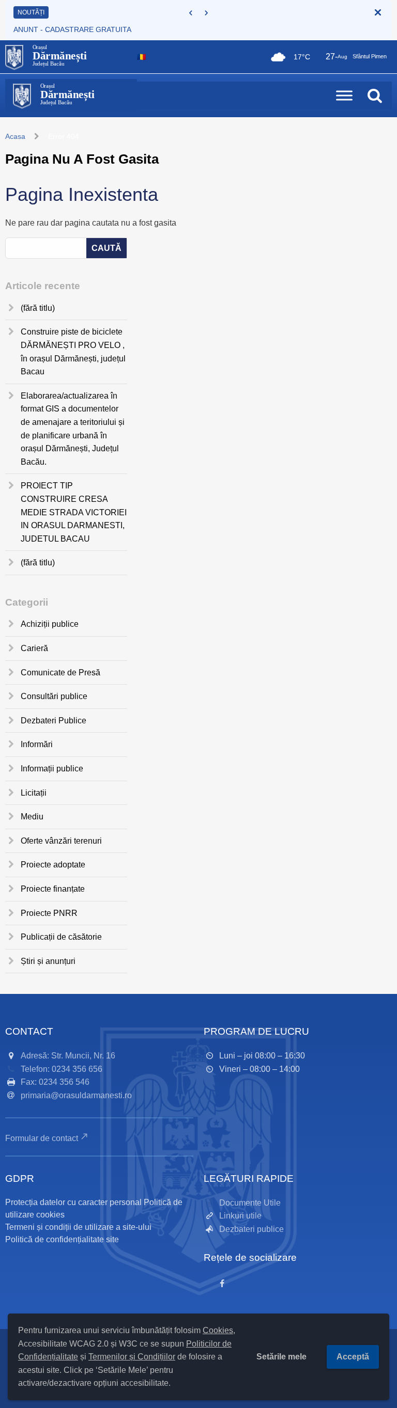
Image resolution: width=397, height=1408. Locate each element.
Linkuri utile (240, 1215)
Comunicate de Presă (60, 672)
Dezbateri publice (251, 1229)
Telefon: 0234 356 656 (61, 1069)
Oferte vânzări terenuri (61, 840)
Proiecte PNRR (49, 913)
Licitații (34, 792)
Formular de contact (41, 1138)
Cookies (218, 1330)
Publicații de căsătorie (61, 936)
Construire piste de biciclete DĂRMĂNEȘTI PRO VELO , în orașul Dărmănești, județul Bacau (73, 351)
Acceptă (353, 1356)
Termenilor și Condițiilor (131, 1356)
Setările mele (281, 1356)
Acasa (15, 136)
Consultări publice (54, 696)
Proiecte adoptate (53, 864)
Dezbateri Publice (53, 720)
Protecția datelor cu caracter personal (73, 1202)
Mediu (32, 816)
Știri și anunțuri (48, 961)
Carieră (34, 648)
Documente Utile (250, 1202)
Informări (37, 744)
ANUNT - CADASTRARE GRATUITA (72, 29)
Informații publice (52, 768)
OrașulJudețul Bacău (60, 56)
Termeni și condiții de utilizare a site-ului (78, 1227)
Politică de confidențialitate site (62, 1239)
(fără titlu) (38, 308)
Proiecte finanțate (53, 888)
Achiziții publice (50, 624)
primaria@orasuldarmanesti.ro (76, 1095)
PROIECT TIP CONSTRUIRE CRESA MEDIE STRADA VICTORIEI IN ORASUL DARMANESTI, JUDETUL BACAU (74, 512)
